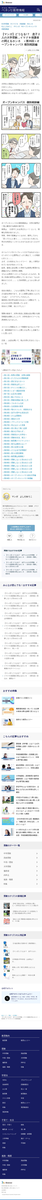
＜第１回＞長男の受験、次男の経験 (16, 375)
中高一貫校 (8, 862)
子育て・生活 (8, 1120)
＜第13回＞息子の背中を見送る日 (15, 413)
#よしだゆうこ (7, 26)
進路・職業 (8, 880)
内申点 (6, 875)
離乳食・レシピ (7, 1129)
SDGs (4, 1080)
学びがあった (21, 540)
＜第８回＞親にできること (12, 397)
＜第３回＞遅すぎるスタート (13, 381)
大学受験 (7, 866)
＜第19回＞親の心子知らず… (13, 431)
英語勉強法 (25, 1107)
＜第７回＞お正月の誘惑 (12, 394)
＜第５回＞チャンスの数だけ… (14, 388)
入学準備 (5, 1138)
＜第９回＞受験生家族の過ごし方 (15, 400)
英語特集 (5, 1112)
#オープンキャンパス (29, 26)
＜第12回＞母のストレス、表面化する (17, 409)
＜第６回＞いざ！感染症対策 (13, 391)
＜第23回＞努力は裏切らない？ (14, 444)
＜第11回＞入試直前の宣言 (12, 406)
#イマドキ (14, 24)
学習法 (5, 1075)
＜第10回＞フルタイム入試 (12, 403)
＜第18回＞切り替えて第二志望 (14, 428)
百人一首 (24, 1089)
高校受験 (7, 858)
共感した (9, 540)
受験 (4, 1049)
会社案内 (4, 1190)
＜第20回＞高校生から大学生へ (14, 435)
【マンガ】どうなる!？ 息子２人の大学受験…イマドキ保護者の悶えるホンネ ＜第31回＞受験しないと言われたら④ (21, 564)
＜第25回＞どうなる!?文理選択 (14, 450)
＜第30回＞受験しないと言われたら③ (17, 466)
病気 (22, 1125)
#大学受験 (5, 24)
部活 (4, 1103)
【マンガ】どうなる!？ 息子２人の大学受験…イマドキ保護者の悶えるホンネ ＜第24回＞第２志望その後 (21, 655)
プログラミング (26, 1080)
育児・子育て (7, 1125)
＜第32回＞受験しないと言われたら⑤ (17, 472)
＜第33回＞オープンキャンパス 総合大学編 (19, 475)
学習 (22, 1098)
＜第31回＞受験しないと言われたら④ (17, 469)
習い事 (23, 1129)
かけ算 (4, 1089)
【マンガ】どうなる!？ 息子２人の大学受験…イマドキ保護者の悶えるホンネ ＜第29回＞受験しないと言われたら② (21, 635)
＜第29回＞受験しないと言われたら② (17, 463)
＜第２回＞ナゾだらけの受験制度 (15, 378)
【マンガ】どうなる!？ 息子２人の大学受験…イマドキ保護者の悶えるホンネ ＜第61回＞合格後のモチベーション (21, 665)
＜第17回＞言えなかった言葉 (13, 425)
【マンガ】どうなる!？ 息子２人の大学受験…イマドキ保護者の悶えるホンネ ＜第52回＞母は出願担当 (21, 572)
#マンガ (17, 26)
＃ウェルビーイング (9, 15)
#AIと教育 (25, 15)
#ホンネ (30, 24)
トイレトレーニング (9, 1134)
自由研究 (5, 1084)
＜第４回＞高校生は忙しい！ (13, 384)
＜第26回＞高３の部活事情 (12, 453)
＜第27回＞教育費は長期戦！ (13, 456)
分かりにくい (32, 540)
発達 (4, 1143)
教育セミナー (25, 1040)
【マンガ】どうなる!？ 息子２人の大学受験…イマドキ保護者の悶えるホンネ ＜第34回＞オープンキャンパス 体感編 (21, 625)
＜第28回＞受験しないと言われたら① (17, 460)
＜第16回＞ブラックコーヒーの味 (15, 422)
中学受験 (7, 853)
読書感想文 (25, 1084)
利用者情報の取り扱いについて (9, 1186)
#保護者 (22, 24)
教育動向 (6, 1036)
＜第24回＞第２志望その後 (12, 447)
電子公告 (4, 1192)
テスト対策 (6, 1098)
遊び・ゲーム (25, 1138)
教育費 (4, 1040)
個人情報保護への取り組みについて (10, 1188)
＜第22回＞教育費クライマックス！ (16, 441)
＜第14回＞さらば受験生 (12, 416)
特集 (5, 884)
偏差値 (6, 871)
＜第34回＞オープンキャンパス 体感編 (17, 478)
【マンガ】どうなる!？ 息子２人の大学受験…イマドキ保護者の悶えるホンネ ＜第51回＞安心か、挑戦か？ (21, 675)
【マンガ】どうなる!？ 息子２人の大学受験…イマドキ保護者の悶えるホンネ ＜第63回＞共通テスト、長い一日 (21, 645)
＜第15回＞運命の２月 (11, 419)
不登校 (23, 1143)
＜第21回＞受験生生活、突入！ (14, 438)
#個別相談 (5, 29)
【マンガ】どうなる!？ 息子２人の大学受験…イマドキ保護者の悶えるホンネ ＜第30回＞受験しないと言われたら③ (21, 557)
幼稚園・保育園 (26, 1134)
